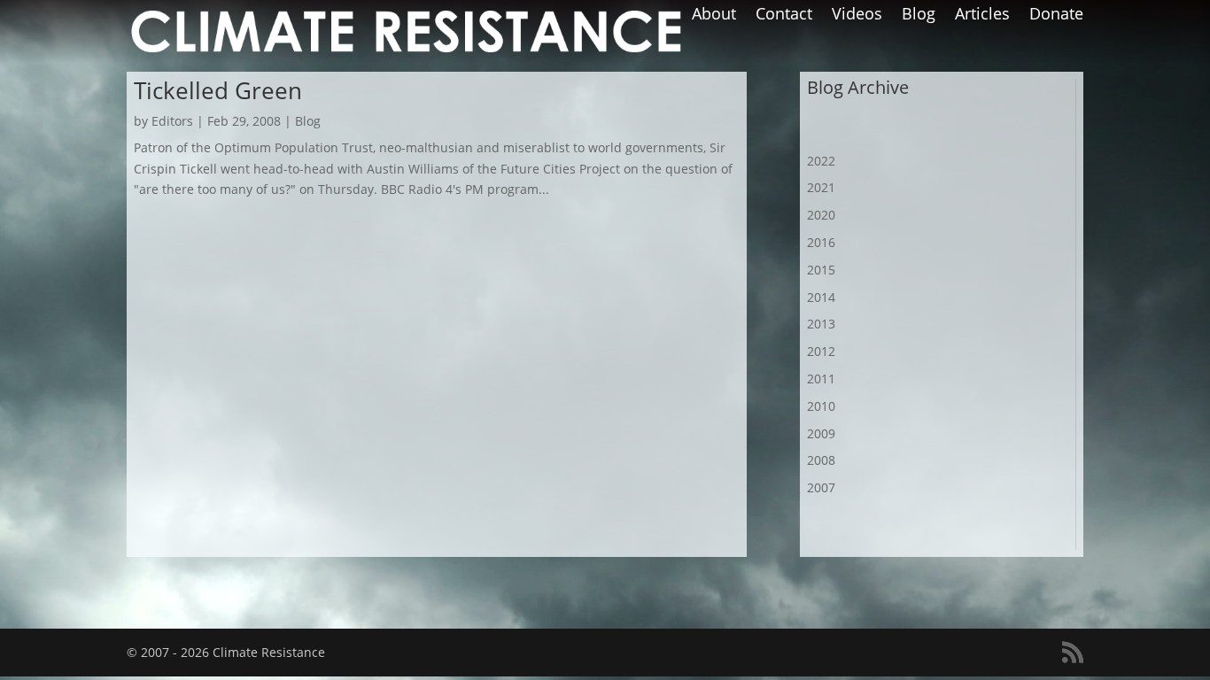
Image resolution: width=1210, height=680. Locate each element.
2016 (821, 242)
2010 (821, 406)
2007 (821, 487)
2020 (821, 214)
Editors (172, 120)
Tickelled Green (218, 90)
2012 (821, 351)
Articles (982, 15)
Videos (857, 15)
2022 (821, 160)
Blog (918, 15)
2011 (821, 378)
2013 (821, 323)
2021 (821, 187)
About (714, 15)
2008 (821, 460)
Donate (1056, 15)
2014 (821, 297)
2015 (821, 269)
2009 (821, 433)
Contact (784, 15)
